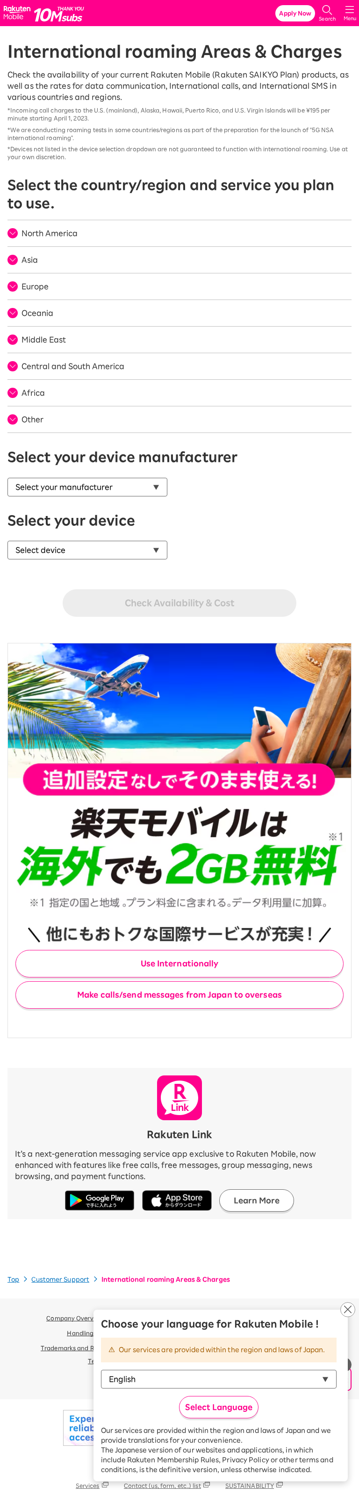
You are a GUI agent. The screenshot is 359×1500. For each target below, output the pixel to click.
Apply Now (295, 13)
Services (88, 1485)
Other (32, 419)
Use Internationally (180, 963)
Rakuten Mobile (18, 13)
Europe (35, 286)
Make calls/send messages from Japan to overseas (179, 994)
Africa (33, 393)
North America (50, 233)
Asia (30, 260)
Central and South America (73, 366)
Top (13, 1280)
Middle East (44, 339)
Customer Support (60, 1280)
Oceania (37, 313)
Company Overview (74, 1318)
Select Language (218, 1407)
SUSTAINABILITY (249, 1485)
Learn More (257, 1200)
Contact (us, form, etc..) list (162, 1485)
